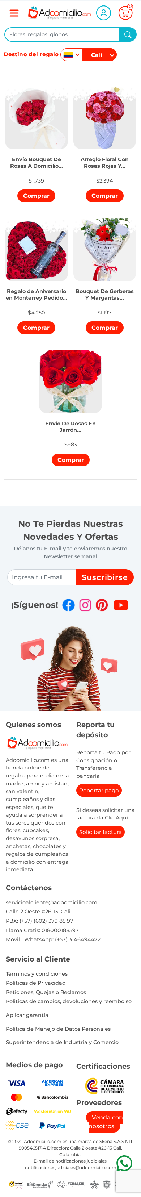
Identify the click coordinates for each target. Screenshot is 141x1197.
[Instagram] (85, 604)
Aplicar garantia (27, 1015)
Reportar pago (99, 790)
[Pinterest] (101, 604)
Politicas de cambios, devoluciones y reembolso (69, 1001)
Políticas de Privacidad (36, 983)
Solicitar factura (100, 832)
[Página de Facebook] (68, 604)
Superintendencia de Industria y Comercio (62, 1042)
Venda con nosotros (106, 1122)
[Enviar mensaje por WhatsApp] (124, 1163)
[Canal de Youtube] (121, 604)
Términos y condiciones (37, 974)
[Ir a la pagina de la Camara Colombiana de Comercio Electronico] (104, 1085)
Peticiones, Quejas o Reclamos (46, 992)
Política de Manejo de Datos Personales (58, 1029)
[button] (36, 158)
